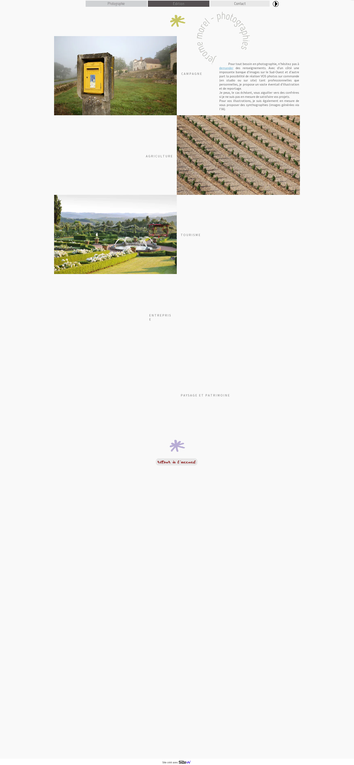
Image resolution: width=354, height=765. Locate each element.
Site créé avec (170, 762)
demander (226, 68)
